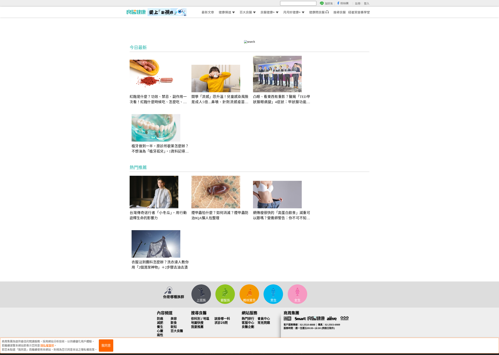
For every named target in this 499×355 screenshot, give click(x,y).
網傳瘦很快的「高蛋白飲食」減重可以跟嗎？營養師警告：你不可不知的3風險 (281, 216)
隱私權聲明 (47, 345)
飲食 (174, 323)
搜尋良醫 (339, 12)
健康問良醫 (317, 12)
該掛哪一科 (222, 318)
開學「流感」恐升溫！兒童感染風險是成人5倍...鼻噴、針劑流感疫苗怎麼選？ (220, 100)
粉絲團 (344, 3)
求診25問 (221, 323)
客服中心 (248, 323)
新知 (174, 327)
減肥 (160, 323)
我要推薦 (197, 327)
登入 (366, 3)
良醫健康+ (267, 12)
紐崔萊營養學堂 (359, 12)
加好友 (329, 3)
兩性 (160, 335)
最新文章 (208, 12)
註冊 (357, 3)
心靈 (160, 331)
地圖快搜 (197, 323)
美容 (174, 318)
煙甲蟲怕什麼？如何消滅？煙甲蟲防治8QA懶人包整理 (220, 215)
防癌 (160, 318)
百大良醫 (246, 12)
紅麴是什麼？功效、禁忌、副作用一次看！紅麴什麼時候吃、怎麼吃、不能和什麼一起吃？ (158, 100)
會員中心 (263, 318)
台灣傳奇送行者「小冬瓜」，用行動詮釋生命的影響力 (158, 215)
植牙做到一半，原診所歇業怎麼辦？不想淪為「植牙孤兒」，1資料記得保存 (160, 149)
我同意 (106, 345)
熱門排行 (248, 318)
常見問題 (263, 323)
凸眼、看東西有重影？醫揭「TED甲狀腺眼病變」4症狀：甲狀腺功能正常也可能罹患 (281, 100)
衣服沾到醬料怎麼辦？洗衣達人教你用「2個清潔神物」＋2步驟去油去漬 (160, 264)
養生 (160, 327)
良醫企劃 (248, 327)
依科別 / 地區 (200, 318)
